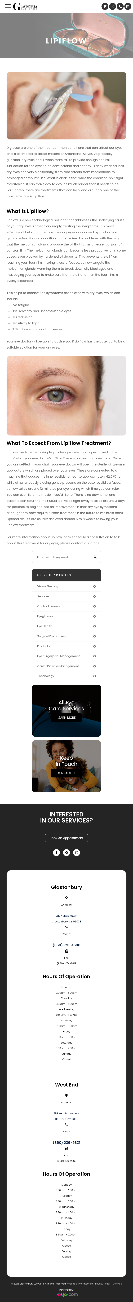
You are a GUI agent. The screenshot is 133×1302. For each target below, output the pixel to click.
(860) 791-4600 (66, 945)
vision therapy (47, 586)
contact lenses (48, 606)
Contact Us (66, 773)
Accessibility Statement (80, 1283)
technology (45, 676)
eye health (44, 626)
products (43, 646)
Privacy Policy (102, 1283)
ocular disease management (58, 666)
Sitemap (117, 1283)
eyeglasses (45, 616)
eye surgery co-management (58, 656)
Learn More (66, 717)
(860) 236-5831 (66, 1142)
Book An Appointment (66, 838)
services (43, 596)
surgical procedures (51, 636)
